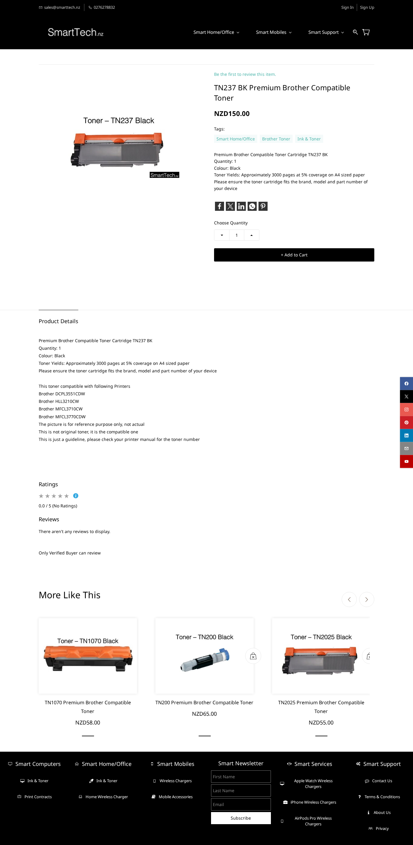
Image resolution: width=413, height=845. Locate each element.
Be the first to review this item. (245, 74)
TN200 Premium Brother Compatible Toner (204, 702)
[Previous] (349, 599)
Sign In (347, 7)
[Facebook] (219, 206)
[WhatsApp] (252, 206)
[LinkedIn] (241, 206)
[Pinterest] (263, 206)
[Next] (366, 599)
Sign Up (367, 7)
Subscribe (241, 818)
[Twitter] (230, 206)
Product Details (58, 321)
